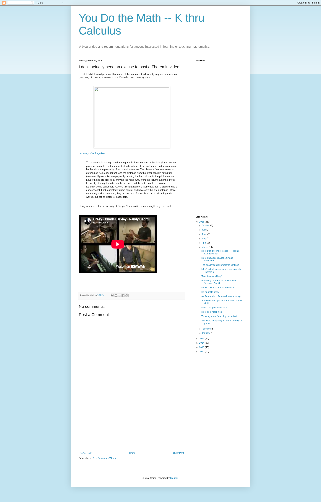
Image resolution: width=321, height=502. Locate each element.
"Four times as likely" (211, 276)
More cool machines (211, 312)
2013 (202, 347)
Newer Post (85, 453)
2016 (202, 221)
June (204, 234)
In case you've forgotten (92, 153)
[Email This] (112, 295)
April (204, 242)
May (204, 238)
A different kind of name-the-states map (221, 296)
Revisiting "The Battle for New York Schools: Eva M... (218, 281)
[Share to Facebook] (123, 295)
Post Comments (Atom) (104, 458)
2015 (202, 338)
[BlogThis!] (116, 295)
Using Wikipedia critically (214, 307)
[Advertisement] (132, 424)
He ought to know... (211, 292)
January (206, 333)
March (205, 247)
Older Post (178, 453)
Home (132, 453)
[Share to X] (119, 295)
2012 (202, 351)
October (206, 225)
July (204, 229)
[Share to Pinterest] (127, 295)
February (206, 328)
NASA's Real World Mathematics (217, 287)
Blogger (174, 478)
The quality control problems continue (220, 265)
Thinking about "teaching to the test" (219, 316)
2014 (202, 343)
